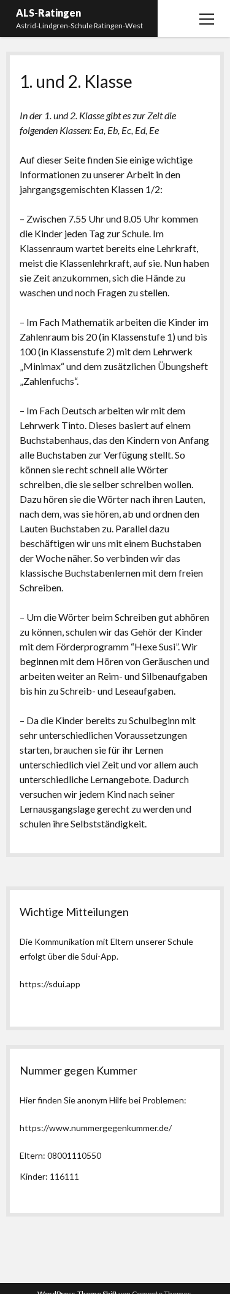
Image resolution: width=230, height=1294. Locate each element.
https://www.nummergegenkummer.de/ (96, 1127)
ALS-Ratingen (48, 12)
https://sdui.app (50, 984)
